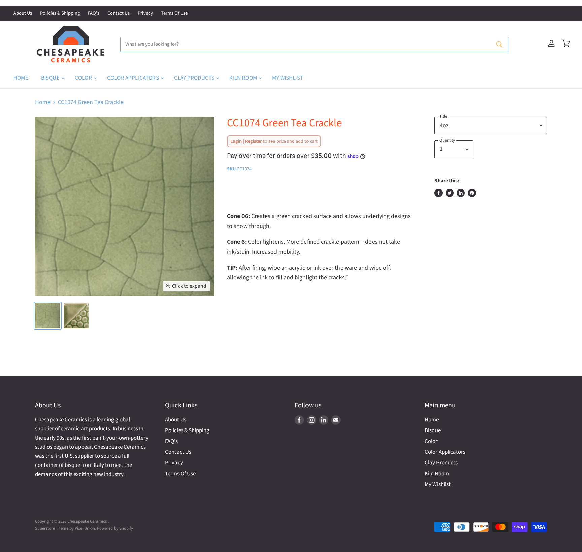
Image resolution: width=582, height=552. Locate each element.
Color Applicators (133, 78)
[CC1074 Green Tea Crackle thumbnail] (47, 315)
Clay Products (194, 78)
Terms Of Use (174, 13)
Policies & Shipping (60, 13)
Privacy (145, 13)
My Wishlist (287, 78)
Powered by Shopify (115, 528)
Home (20, 78)
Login (236, 141)
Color (84, 78)
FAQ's (93, 13)
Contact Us (118, 13)
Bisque (51, 78)
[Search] (499, 44)
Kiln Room (243, 78)
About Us (22, 13)
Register (253, 141)
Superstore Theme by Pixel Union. (65, 528)
